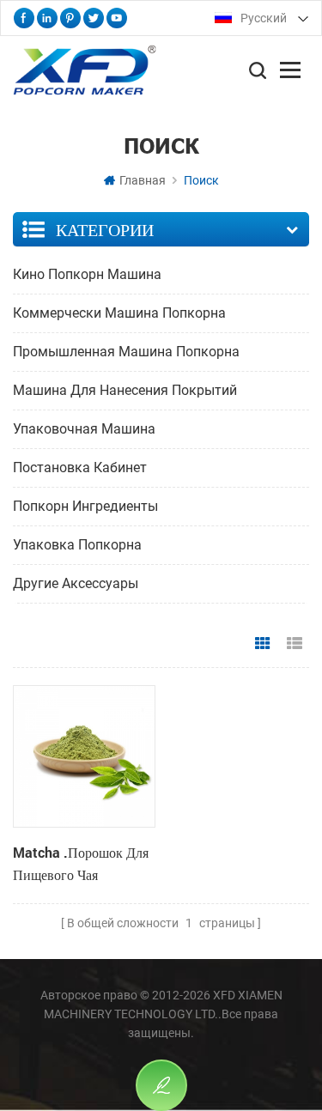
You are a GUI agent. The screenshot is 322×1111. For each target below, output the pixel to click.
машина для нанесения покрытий (125, 390)
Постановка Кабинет (80, 467)
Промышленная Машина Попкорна (126, 351)
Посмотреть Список (294, 644)
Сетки (263, 644)
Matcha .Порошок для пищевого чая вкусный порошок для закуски (82, 864)
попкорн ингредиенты (85, 506)
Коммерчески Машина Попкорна (119, 313)
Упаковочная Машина (84, 429)
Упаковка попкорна (77, 545)
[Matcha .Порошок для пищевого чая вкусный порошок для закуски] (84, 756)
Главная (142, 180)
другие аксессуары (75, 583)
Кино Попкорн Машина (87, 274)
